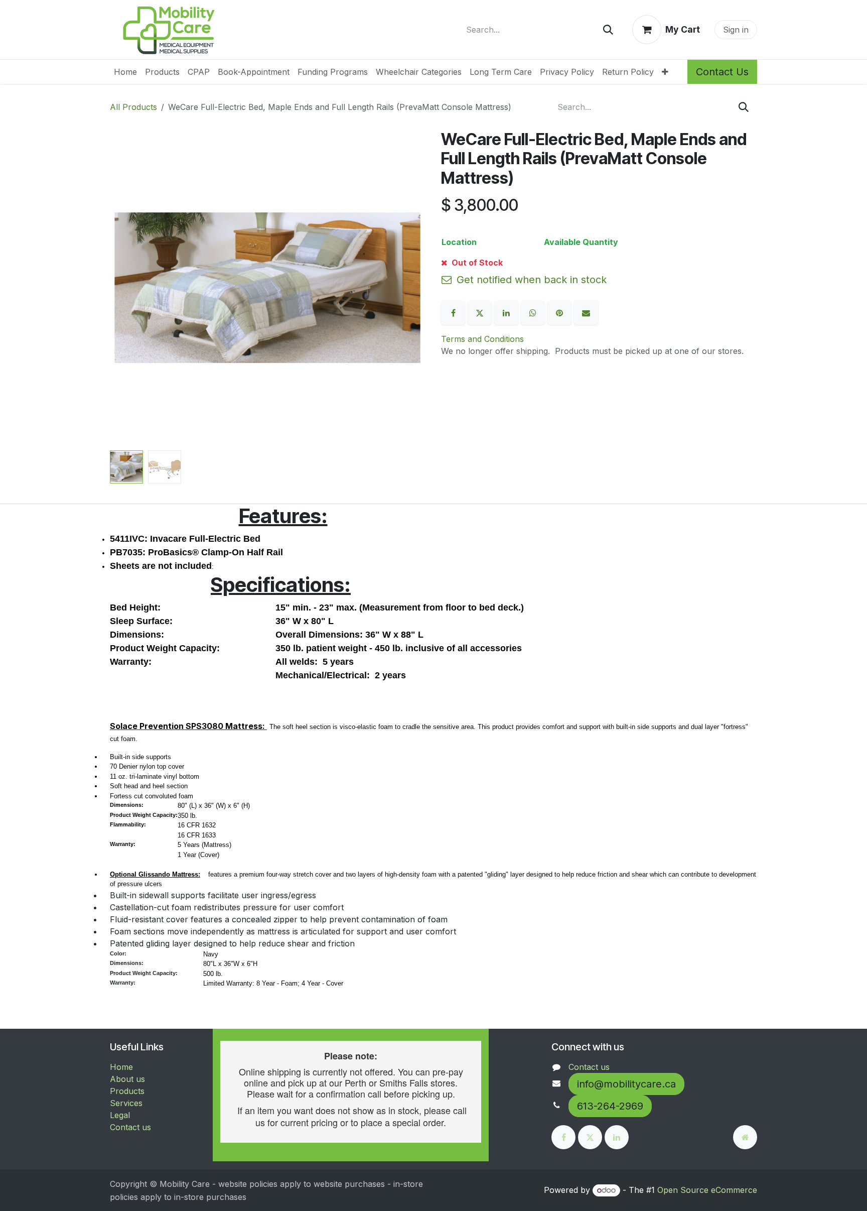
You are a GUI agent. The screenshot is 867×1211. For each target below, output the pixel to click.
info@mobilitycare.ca (626, 1084)
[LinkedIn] (507, 312)
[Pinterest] (560, 312)
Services (126, 1103)
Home (121, 1067)
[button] (125, 288)
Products (127, 1091)
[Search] (608, 29)
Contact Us (722, 72)
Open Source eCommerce (707, 1190)
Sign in (736, 30)
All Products (133, 107)
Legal (120, 1115)
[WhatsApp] (534, 312)
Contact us (130, 1127)
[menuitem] (125, 72)
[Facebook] (454, 312)
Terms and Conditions (482, 339)
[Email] (586, 312)
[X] (481, 312)
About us (127, 1079)
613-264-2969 (610, 1106)
